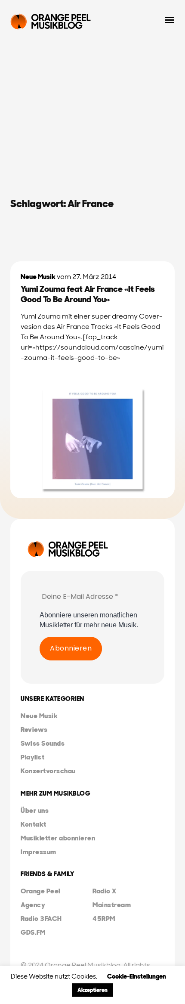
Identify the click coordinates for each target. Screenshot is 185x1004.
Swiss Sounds (43, 743)
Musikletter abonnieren (58, 838)
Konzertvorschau (48, 770)
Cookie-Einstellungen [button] (136, 976)
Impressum (38, 851)
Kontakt (33, 824)
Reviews (34, 729)
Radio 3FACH (41, 918)
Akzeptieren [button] (92, 990)
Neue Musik (38, 276)
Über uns (35, 810)
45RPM (103, 918)
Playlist (32, 757)
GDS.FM (33, 932)
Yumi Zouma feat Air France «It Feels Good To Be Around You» (88, 294)
